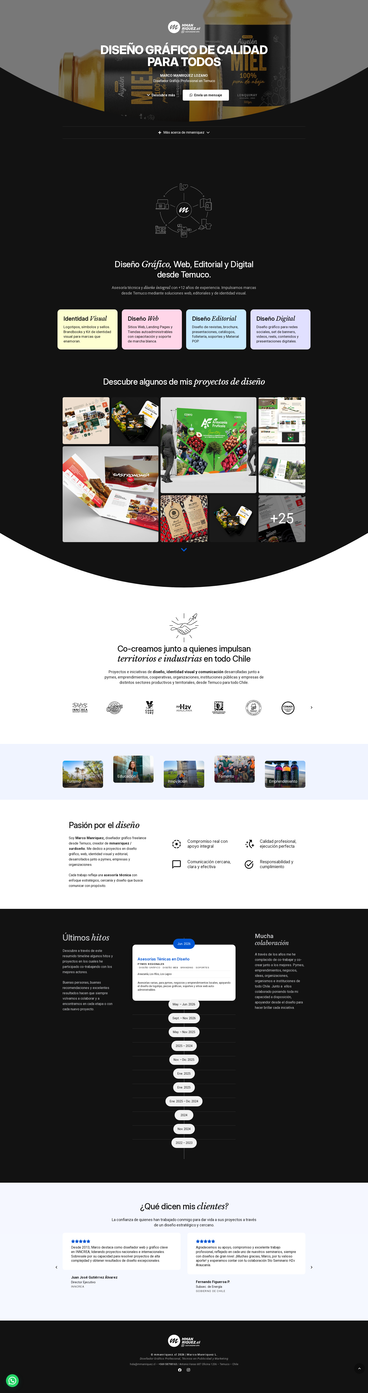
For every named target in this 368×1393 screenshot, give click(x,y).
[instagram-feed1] (135, 420)
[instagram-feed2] (233, 518)
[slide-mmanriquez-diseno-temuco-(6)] (184, 518)
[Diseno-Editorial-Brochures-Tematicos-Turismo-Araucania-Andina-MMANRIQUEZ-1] (110, 494)
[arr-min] (86, 420)
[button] (359, 1368)
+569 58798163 (167, 1364)
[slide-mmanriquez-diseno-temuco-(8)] (282, 469)
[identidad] (282, 518)
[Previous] (57, 1267)
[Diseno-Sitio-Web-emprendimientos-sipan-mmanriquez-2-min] (282, 420)
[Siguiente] (311, 708)
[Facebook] (179, 1370)
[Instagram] (188, 1370)
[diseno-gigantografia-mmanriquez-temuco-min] (208, 445)
